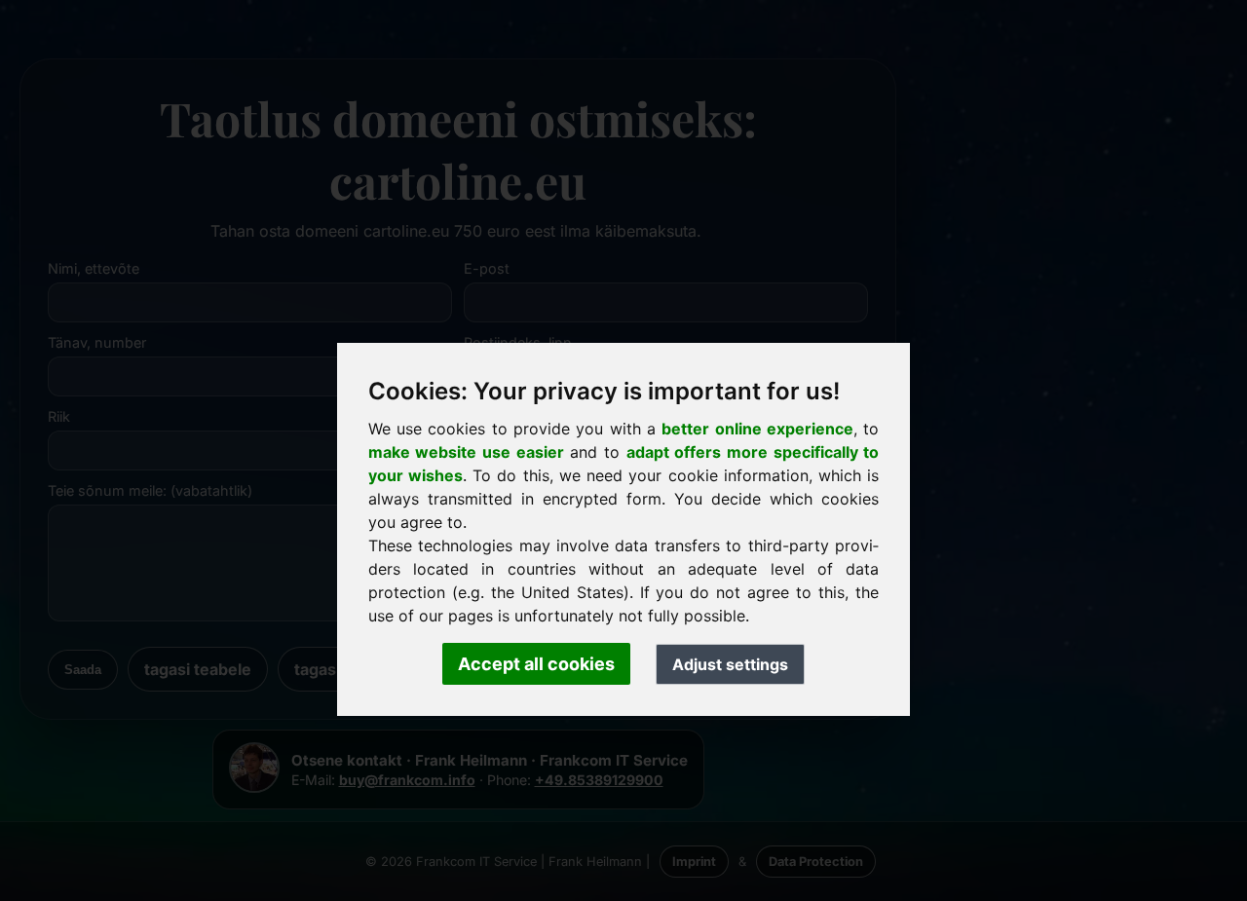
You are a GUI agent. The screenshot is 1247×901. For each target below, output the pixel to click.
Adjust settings (730, 664)
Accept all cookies (536, 664)
